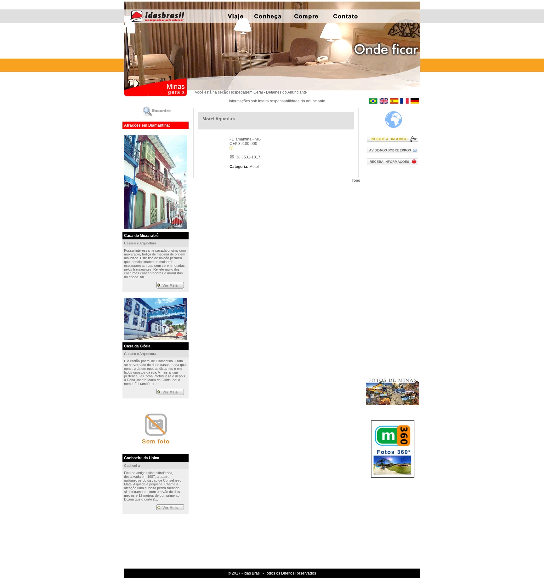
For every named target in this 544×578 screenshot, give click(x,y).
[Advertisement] (394, 270)
